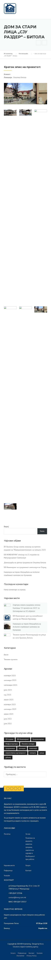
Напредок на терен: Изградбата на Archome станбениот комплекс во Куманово (27, 627)
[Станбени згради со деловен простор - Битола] (38, 43)
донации (22, 748)
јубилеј (8, 757)
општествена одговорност (15, 753)
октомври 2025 (10, 680)
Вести (6, 654)
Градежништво (38, 739)
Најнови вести (9, 865)
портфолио (25, 821)
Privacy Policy (31, 956)
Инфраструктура (11, 744)
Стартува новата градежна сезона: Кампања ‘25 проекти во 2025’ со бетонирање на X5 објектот (26, 608)
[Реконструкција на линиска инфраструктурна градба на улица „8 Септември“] (44, 43)
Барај (6, 526)
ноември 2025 (10, 675)
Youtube (7, 875)
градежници (10, 748)
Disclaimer (20, 956)
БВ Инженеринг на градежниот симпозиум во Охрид (25, 567)
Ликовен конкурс (28, 744)
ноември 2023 (10, 704)
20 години (9, 739)
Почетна (7, 834)
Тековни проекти (10, 659)
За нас (28, 834)
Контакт (28, 870)
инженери (33, 748)
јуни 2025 (8, 690)
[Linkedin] (11, 788)
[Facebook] (7, 788)
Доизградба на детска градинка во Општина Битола (25, 562)
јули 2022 (8, 719)
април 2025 (8, 699)
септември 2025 (10, 685)
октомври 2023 (10, 709)
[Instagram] (15, 788)
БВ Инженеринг (23, 739)
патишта (33, 753)
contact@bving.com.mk (17, 897)
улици (42, 753)
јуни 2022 (8, 723)
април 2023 (8, 714)
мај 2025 (7, 695)
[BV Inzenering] (10, 8)
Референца (8, 870)
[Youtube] (19, 788)
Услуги (28, 865)
